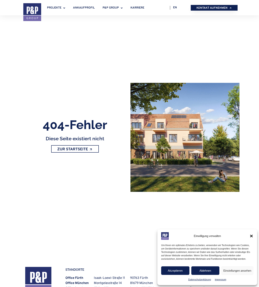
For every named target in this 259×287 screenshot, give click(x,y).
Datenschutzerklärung (199, 279)
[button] (251, 236)
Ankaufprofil (84, 8)
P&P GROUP (111, 8)
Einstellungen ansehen (237, 270)
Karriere (137, 8)
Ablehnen (205, 270)
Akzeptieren (175, 270)
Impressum (220, 279)
